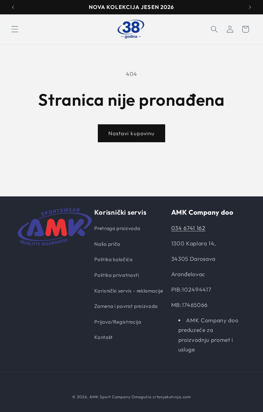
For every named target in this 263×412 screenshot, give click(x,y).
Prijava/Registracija (117, 322)
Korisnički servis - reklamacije (128, 291)
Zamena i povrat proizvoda (126, 306)
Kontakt (103, 337)
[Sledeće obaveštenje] (250, 7)
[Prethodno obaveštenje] (13, 7)
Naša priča (107, 244)
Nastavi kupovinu (131, 133)
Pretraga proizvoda (117, 228)
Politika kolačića (113, 259)
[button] (14, 29)
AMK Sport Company (109, 396)
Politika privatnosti (116, 275)
